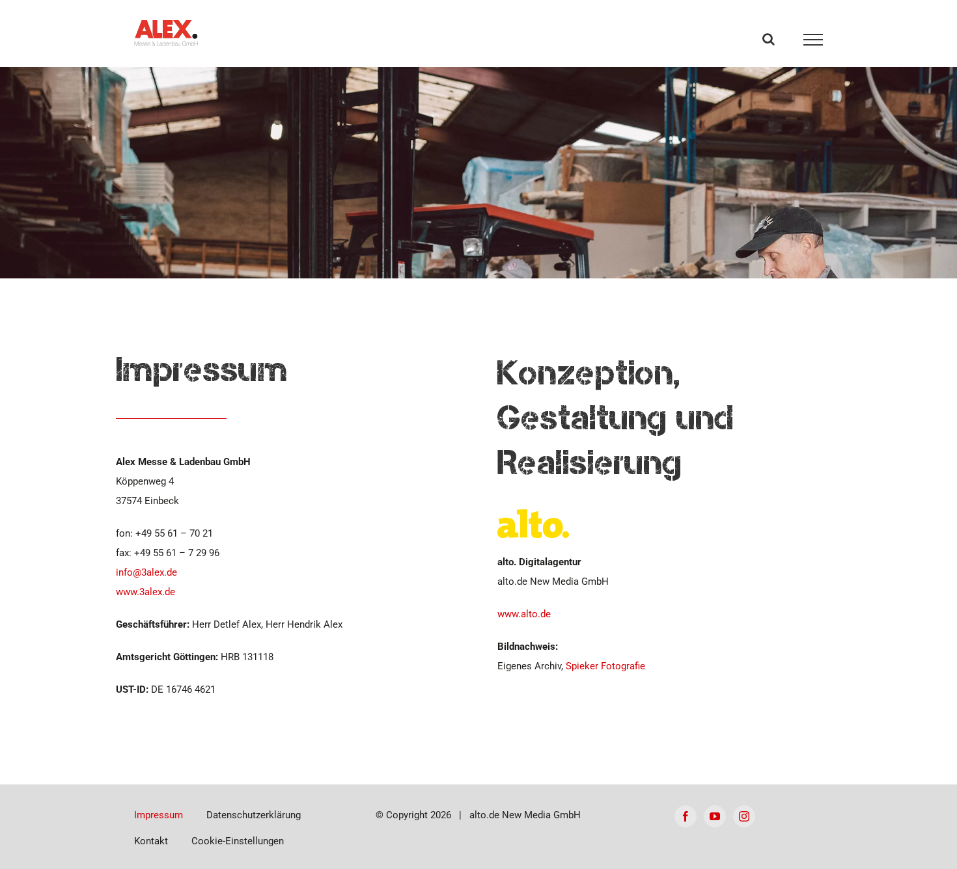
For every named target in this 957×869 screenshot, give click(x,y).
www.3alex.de (145, 592)
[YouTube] (715, 816)
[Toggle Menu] (813, 40)
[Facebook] (685, 816)
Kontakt (151, 841)
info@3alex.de (146, 572)
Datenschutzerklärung (253, 815)
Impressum (158, 815)
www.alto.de (524, 614)
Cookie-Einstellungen (237, 841)
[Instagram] (744, 816)
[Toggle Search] (768, 39)
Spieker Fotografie (605, 666)
